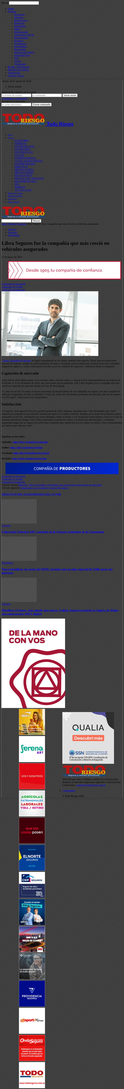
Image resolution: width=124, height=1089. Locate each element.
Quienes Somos (16, 75)
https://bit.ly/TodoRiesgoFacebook (31, 453)
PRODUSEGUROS (18, 69)
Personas (18, 40)
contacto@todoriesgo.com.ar (90, 785)
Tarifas (17, 61)
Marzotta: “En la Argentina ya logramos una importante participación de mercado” (60, 485)
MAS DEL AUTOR (50, 494)
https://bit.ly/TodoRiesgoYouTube (29, 458)
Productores (20, 43)
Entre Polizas (21, 20)
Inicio (4, 224)
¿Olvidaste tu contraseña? (14, 98)
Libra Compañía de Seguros (17, 360)
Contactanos (68, 790)
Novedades (13, 235)
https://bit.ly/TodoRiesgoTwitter (26, 447)
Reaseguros (20, 49)
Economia (19, 14)
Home (11, 8)
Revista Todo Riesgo (18, 66)
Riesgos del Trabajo (24, 52)
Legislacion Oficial (24, 34)
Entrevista (19, 23)
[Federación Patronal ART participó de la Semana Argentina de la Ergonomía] (19, 522)
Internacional (20, 32)
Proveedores (20, 46)
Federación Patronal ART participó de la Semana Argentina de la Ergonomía (52, 532)
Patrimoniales (21, 37)
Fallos (17, 29)
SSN (16, 58)
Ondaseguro (14, 72)
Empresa (18, 17)
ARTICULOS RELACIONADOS (20, 494)
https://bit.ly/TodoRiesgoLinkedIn (30, 442)
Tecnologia (20, 64)
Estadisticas (20, 26)
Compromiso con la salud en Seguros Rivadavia (44, 487)
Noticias (12, 11)
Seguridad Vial (21, 55)
